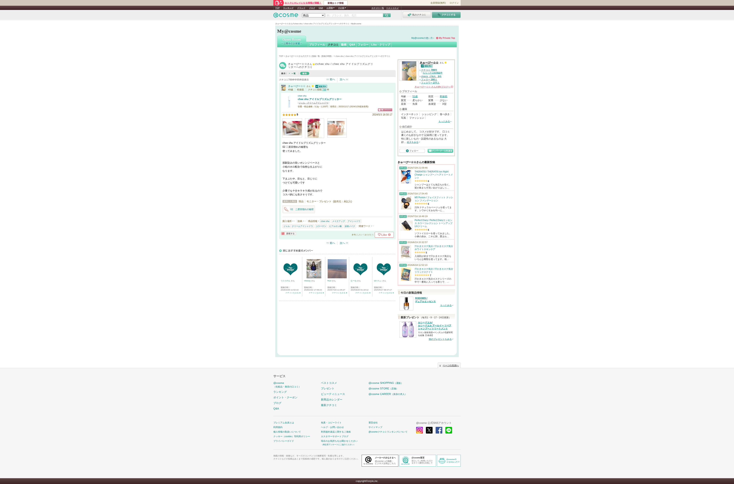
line (448, 430)
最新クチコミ (329, 405)
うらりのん (286, 281)
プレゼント (327, 388)
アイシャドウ (354, 221)
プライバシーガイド (283, 441)
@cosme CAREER (388, 393)
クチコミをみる (292, 293)
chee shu (302, 96)
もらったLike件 (433, 72)
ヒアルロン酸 (335, 226)
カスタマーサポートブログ (334, 436)
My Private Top (447, 38)
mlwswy (307, 281)
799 (324, 89)
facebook (439, 430)
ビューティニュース (333, 393)
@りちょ (378, 281)
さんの (434, 86)
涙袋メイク (350, 226)
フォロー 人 (429, 79)
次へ (342, 79)
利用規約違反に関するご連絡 (336, 431)
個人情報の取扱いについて (287, 431)
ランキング (288, 8)
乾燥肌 (443, 96)
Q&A (321, 8)
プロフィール (317, 44)
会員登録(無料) (438, 3)
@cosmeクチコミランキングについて (388, 431)
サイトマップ (375, 427)
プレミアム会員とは (283, 422)
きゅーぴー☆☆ (296, 86)
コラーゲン (321, 226)
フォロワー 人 (430, 82)
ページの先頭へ (451, 365)
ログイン (454, 3)
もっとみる (444, 121)
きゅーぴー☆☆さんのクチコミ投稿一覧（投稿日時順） (309, 56)
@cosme (287, 384)
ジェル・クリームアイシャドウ (313, 103)
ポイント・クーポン (285, 397)
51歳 (415, 96)
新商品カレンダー (331, 399)
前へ (332, 79)
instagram (419, 430)
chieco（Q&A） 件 (431, 76)
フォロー (363, 44)
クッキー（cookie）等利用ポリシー (291, 436)
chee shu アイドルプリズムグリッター (320, 99)
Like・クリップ (380, 44)
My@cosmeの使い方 (422, 38)
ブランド (301, 8)
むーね (354, 281)
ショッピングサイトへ (385, 109)
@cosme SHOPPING (386, 382)
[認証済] (320, 86)
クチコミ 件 (429, 70)
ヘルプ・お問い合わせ (332, 427)
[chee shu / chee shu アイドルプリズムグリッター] (289, 106)
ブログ (312, 8)
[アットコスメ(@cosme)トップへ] (285, 16)
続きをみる (412, 142)
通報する (288, 233)
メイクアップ (338, 221)
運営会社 (373, 422)
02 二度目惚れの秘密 (302, 209)
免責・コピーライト (331, 422)
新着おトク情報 (336, 3)
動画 (344, 44)
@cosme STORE (383, 388)
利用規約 (278, 427)
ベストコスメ (392, 8)
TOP (277, 8)
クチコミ (333, 44)
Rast (329, 281)
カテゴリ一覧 (377, 8)
